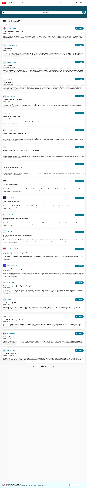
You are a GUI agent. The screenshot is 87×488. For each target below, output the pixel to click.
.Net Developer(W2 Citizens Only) (13, 32)
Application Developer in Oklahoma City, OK (16, 252)
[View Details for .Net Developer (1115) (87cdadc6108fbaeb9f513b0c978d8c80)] (43, 304)
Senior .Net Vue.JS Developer (11, 116)
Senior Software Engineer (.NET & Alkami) (15, 218)
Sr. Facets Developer (9, 337)
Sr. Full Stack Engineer (9, 354)
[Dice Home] (4, 3)
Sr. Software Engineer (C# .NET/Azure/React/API (17, 286)
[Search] (83, 12)
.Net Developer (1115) (9, 303)
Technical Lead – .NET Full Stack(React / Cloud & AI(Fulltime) (21, 150)
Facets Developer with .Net (11, 201)
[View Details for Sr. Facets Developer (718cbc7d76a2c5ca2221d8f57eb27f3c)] (43, 338)
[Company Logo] (4, 28)
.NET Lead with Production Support (13, 269)
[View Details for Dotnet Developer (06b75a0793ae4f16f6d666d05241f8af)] (43, 84)
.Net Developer (7, 65)
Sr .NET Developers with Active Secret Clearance (17, 235)
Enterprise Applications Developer (13, 167)
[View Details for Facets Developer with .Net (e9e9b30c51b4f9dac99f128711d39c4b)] (43, 203)
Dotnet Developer (8, 82)
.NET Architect (7, 48)
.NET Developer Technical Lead (12, 99)
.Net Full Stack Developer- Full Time (14, 320)
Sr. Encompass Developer (10, 184)
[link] (33, 366)
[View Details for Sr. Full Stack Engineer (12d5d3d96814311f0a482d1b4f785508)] (43, 355)
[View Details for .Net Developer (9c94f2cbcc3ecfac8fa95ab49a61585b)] (43, 67)
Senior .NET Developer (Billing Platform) (15, 133)
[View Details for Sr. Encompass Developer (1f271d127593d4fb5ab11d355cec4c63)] (43, 186)
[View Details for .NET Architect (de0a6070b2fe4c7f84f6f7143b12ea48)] (43, 50)
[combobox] (20, 12)
